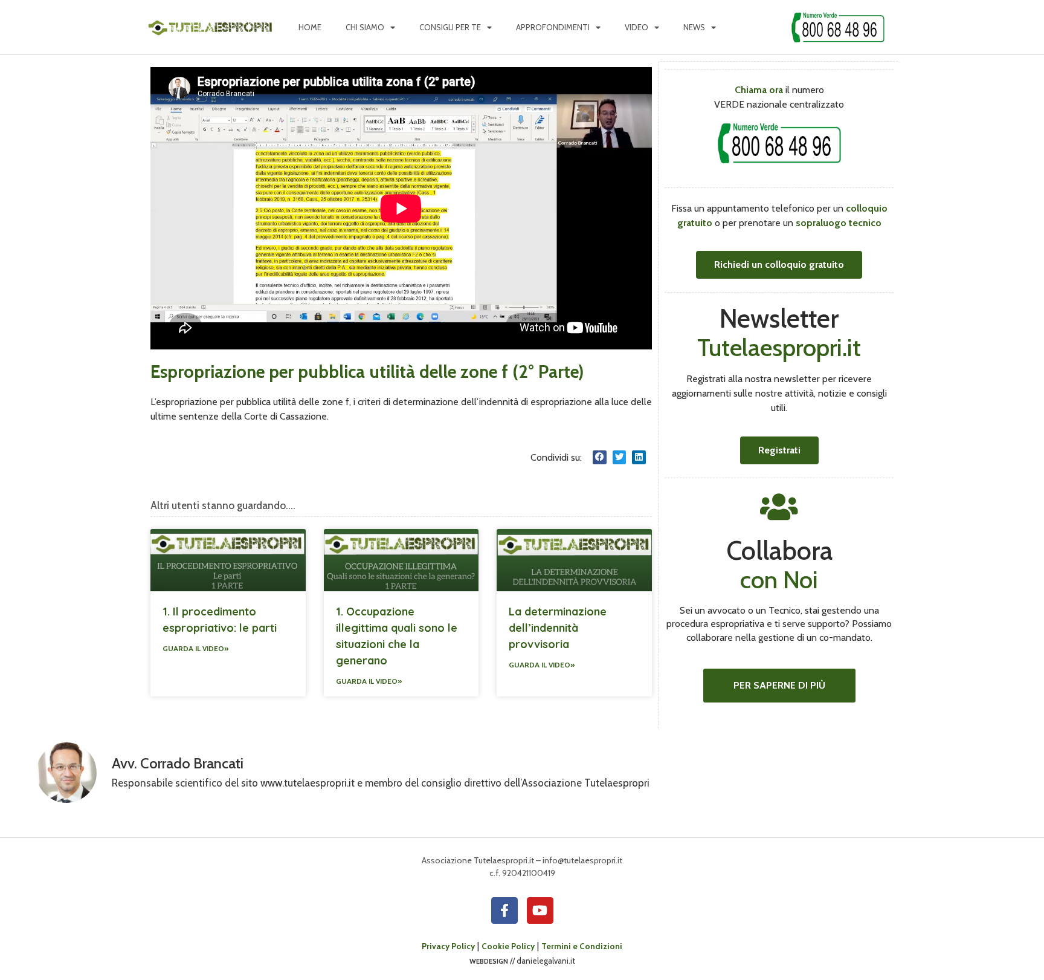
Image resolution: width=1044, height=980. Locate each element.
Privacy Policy (448, 946)
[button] (600, 457)
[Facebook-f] (504, 910)
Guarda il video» (195, 648)
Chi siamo (365, 27)
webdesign (488, 960)
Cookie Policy (508, 946)
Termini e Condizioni (581, 946)
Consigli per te (450, 27)
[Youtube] (540, 910)
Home (309, 27)
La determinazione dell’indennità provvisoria (558, 628)
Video (636, 27)
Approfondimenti (553, 27)
